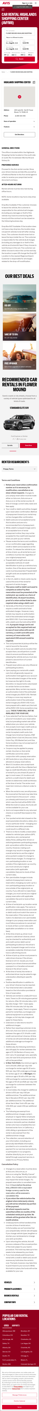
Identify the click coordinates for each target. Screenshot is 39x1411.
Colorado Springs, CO (28, 1364)
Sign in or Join (27, 3)
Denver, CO (6, 1352)
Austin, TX (6, 1356)
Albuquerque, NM (8, 1331)
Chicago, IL (25, 1356)
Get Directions (19, 134)
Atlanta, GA (6, 1348)
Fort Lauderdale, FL (9, 1360)
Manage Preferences (19, 1395)
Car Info (9, 445)
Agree (19, 1407)
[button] (19, 96)
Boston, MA (6, 1364)
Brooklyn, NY (25, 1331)
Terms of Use (16, 1388)
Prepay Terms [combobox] (8, 469)
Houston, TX (25, 1335)
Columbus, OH (7, 1335)
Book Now (28, 445)
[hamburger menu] (36, 3)
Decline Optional (19, 1401)
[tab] (7, 1325)
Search (21, 59)
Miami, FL (24, 1360)
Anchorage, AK (7, 1339)
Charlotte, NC (25, 1348)
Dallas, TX (5, 1343)
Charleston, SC (26, 1339)
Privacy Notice (18, 1386)
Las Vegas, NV (26, 1343)
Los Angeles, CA (26, 1352)
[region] (19, 1389)
